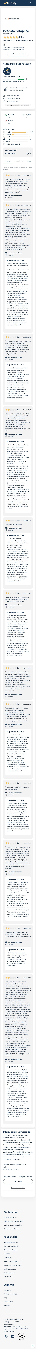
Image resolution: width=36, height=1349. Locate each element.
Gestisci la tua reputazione (13, 1225)
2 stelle (8, 139)
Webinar (7, 1305)
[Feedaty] (10, 3)
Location (7, 1254)
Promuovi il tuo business (12, 1229)
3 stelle (8, 137)
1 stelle (8, 142)
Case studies (8, 1302)
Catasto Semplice (16, 31)
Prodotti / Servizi (19, 161)
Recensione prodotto (11, 1246)
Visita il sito (18, 1182)
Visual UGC (7, 1258)
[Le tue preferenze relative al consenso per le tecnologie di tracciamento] (33, 1346)
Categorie (7, 1290)
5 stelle (8, 132)
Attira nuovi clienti (10, 1217)
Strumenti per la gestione (12, 1265)
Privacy (6, 1322)
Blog (5, 1298)
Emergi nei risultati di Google (13, 1221)
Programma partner (11, 1294)
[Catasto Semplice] (12, 19)
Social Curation (9, 1273)
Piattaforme (8, 1277)
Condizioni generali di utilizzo (13, 1319)
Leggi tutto (16, 1159)
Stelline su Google (10, 1269)
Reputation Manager (11, 1261)
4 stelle (8, 135)
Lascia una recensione (18, 54)
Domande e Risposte (11, 1250)
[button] (18, 89)
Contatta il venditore (18, 1188)
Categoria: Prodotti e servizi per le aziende (17, 1177)
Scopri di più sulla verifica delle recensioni (17, 105)
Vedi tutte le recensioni (14, 144)
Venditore (8, 161)
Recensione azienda (11, 1242)
